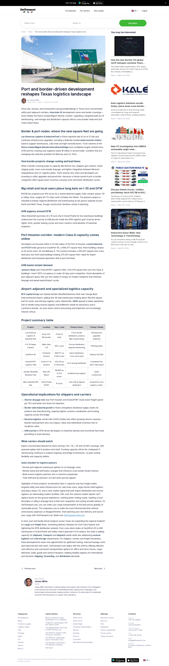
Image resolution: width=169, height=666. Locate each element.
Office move (77, 618)
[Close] (165, 3)
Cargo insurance (107, 636)
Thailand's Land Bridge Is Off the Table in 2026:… (56, 624)
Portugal (21, 633)
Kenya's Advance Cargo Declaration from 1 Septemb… (56, 619)
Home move (77, 621)
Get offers (132, 23)
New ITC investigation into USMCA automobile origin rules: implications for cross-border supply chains (128, 151)
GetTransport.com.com (74, 515)
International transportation (83, 642)
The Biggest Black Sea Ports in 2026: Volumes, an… (56, 629)
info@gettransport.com (137, 640)
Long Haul (77, 639)
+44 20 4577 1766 (135, 630)
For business (70, 11)
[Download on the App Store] (133, 660)
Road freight (77, 624)
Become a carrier (107, 618)
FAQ (102, 624)
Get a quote (99, 11)
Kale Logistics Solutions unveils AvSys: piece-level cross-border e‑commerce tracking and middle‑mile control (127, 107)
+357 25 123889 (134, 620)
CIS (19, 639)
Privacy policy (106, 633)
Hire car (76, 636)
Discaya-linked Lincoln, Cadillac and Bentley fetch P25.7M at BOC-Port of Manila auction (128, 192)
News (30, 32)
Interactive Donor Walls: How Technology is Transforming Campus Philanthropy (125, 236)
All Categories (23, 618)
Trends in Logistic (24, 624)
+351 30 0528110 (134, 625)
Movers (76, 630)
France (20, 645)
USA (19, 630)
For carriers (85, 11)
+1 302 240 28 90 (135, 635)
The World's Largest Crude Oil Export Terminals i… (55, 634)
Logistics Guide (23, 627)
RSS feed (49, 648)
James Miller (41, 581)
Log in (144, 11)
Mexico (20, 648)
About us (104, 621)
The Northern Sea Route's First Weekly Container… (55, 644)
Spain (20, 636)
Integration (105, 627)
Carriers (21, 642)
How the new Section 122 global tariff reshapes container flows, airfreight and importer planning (127, 63)
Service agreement (108, 630)
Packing (76, 633)
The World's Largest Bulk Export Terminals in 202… (55, 639)
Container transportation (82, 627)
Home (23, 32)
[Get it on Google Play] (118, 660)
